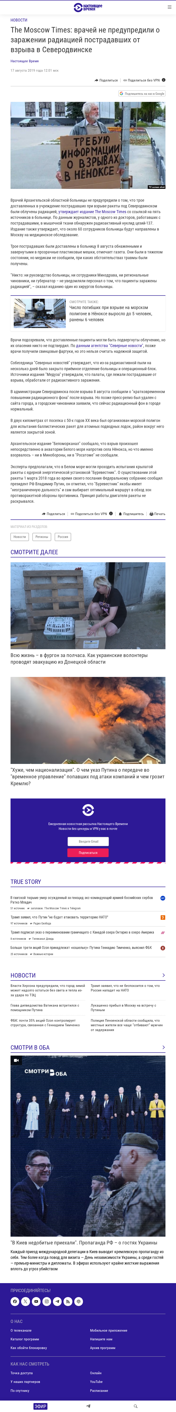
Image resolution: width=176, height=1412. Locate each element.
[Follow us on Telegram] (57, 1301)
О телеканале (21, 1330)
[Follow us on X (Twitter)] (25, 1301)
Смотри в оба (30, 1047)
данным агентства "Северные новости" (109, 345)
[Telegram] (88, 1406)
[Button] (106, 80)
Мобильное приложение (108, 1330)
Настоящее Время (25, 61)
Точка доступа (22, 1373)
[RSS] (67, 1301)
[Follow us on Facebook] (15, 1301)
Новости (19, 20)
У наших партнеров (25, 1381)
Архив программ (102, 1348)
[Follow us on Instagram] (46, 1301)
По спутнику (20, 1390)
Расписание (99, 1390)
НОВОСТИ (23, 975)
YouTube (96, 1381)
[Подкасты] (78, 1301)
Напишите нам (101, 1339)
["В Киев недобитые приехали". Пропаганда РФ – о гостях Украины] (88, 1146)
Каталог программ (25, 1339)
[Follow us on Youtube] (36, 1301)
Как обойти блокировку (29, 1348)
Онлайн (96, 1373)
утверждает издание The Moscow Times (92, 211)
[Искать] (136, 1406)
